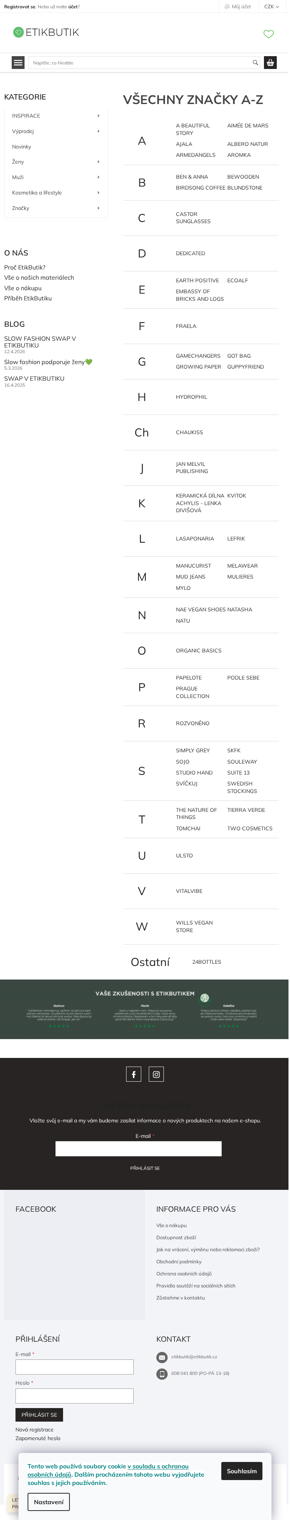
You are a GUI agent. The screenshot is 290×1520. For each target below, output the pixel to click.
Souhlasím (242, 1471)
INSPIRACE (26, 115)
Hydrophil (191, 396)
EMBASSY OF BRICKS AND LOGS (200, 295)
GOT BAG (239, 355)
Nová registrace (34, 1429)
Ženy (18, 161)
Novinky (21, 146)
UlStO (184, 855)
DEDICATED (190, 253)
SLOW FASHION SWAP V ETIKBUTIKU (40, 342)
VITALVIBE (189, 891)
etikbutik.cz (156, 1074)
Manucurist (193, 565)
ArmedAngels (196, 155)
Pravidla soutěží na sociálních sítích (196, 1286)
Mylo (183, 588)
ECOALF (237, 280)
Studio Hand (194, 772)
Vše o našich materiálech (39, 277)
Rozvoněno (193, 723)
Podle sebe (243, 677)
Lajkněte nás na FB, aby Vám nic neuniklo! (133, 1074)
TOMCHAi (188, 828)
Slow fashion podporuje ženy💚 (48, 362)
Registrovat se (19, 6)
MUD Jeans (190, 576)
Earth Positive (197, 280)
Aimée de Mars (247, 125)
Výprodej (23, 131)
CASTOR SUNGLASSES (193, 218)
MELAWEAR (242, 565)
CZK (269, 6)
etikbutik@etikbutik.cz (194, 1356)
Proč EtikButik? (24, 267)
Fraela (186, 326)
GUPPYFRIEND (245, 366)
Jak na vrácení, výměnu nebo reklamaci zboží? (208, 1249)
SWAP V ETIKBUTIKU (34, 378)
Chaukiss (189, 432)
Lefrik (236, 538)
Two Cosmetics (250, 828)
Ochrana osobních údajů (184, 1273)
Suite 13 (238, 772)
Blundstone (244, 187)
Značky (20, 208)
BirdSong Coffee (200, 187)
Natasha (239, 609)
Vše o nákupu (23, 288)
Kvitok (236, 495)
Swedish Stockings (242, 787)
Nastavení (48, 1502)
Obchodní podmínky (179, 1261)
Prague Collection (192, 692)
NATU (183, 620)
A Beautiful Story (193, 129)
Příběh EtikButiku (28, 298)
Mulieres (240, 576)
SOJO (183, 761)
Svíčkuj (186, 783)
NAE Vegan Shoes (201, 609)
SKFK (234, 750)
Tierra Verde (246, 810)
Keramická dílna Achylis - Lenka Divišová (200, 503)
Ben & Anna (192, 176)
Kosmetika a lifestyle (37, 192)
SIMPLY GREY (193, 750)
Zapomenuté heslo (37, 1438)
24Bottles (206, 961)
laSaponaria (195, 538)
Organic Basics (199, 650)
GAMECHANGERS (198, 355)
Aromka (239, 155)
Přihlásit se (145, 1168)
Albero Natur (247, 144)
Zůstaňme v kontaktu (180, 1298)
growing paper (198, 366)
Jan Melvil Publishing (192, 468)
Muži (17, 177)
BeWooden (243, 176)
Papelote (189, 677)
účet (73, 6)
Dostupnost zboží (176, 1237)
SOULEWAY (242, 761)
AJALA (184, 144)
